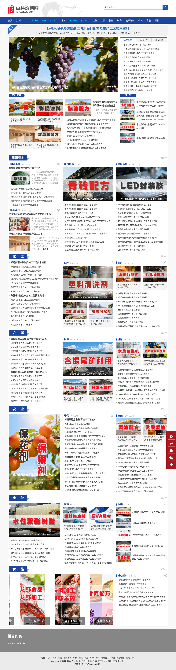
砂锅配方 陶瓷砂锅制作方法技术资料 (133, 374)
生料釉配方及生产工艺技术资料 (24, 205)
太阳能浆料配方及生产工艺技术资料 (139, 53)
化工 (63, 20)
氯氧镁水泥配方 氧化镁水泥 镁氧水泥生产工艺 (84, 242)
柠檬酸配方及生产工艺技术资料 (24, 283)
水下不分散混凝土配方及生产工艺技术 (140, 78)
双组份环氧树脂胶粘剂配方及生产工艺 (134, 209)
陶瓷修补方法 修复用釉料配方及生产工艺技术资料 (32, 197)
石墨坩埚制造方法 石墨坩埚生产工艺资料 (135, 370)
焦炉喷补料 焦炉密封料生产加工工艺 (26, 368)
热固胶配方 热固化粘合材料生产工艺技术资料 (137, 221)
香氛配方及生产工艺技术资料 (130, 322)
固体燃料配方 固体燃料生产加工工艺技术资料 (137, 479)
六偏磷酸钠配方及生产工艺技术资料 (26, 291)
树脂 (111, 20)
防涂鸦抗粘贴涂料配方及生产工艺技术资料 (30, 214)
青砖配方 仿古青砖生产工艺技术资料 (88, 199)
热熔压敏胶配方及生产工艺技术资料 (133, 217)
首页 (10, 20)
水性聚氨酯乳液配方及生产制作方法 (147, 546)
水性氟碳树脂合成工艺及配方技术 (146, 534)
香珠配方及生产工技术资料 (22, 316)
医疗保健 (120, 658)
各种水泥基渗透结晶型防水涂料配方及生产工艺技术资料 (88, 28)
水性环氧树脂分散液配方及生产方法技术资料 (83, 444)
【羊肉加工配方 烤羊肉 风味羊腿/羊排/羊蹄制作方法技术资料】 (114, 33)
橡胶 (113, 658)
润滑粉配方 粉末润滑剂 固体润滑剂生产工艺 (137, 454)
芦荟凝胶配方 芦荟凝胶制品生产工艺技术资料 (137, 225)
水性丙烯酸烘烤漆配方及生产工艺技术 (140, 74)
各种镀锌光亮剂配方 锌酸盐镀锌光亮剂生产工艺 (87, 124)
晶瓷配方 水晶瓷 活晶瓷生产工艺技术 (27, 189)
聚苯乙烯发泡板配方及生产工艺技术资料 (81, 250)
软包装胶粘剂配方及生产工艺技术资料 (134, 213)
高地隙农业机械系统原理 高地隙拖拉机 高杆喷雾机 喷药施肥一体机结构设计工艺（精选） (151, 116)
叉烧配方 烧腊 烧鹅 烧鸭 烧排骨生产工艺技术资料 (96, 621)
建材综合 (53, 20)
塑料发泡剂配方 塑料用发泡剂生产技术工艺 (29, 544)
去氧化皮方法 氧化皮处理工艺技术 (25, 347)
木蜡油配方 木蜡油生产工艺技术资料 (127, 285)
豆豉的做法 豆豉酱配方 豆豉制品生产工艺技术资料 (140, 605)
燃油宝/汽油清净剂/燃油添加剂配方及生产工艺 (138, 458)
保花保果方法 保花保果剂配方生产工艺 (21, 120)
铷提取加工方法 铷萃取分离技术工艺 (29, 339)
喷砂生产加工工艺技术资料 (76, 238)
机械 (140, 20)
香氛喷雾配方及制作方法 (21, 324)
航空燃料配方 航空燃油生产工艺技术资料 (135, 471)
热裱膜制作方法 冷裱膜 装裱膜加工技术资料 (83, 543)
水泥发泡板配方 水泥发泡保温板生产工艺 (82, 217)
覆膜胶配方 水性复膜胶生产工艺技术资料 (84, 144)
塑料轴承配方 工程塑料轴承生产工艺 (139, 61)
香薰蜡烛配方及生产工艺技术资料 (25, 320)
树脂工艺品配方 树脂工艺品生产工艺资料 (82, 428)
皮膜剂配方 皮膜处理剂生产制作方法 (26, 351)
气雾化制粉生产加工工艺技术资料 (27, 295)
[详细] (45, 249)
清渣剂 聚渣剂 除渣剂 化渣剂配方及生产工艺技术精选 (87, 221)
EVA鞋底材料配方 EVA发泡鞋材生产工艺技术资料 (101, 527)
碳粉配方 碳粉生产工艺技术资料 (137, 45)
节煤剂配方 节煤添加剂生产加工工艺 (133, 467)
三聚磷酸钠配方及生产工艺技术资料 (26, 271)
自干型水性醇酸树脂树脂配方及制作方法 (81, 452)
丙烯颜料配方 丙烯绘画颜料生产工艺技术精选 (86, 148)
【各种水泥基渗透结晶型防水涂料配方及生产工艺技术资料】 (61, 33)
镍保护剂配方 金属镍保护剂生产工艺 (26, 359)
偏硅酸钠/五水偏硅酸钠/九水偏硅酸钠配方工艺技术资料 (34, 279)
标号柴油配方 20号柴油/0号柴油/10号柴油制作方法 (105, 105)
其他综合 (130, 658)
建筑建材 (11, 643)
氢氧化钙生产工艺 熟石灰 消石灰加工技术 (82, 229)
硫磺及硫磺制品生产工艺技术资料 (25, 304)
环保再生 (105, 658)
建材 (18, 20)
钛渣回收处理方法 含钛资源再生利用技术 (141, 49)
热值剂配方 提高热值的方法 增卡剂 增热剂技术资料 (140, 487)
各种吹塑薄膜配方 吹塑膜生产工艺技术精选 (29, 561)
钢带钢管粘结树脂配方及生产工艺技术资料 (82, 440)
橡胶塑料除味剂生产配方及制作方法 (26, 540)
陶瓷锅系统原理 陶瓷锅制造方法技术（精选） (137, 394)
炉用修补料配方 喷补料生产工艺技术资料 (28, 364)
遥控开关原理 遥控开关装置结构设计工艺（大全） (139, 403)
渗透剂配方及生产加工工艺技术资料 (28, 262)
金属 (103, 20)
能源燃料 (130, 20)
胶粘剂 (35, 20)
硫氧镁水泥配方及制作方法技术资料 (79, 246)
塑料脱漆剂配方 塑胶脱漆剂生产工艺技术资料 (30, 553)
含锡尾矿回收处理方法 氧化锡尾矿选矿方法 (88, 374)
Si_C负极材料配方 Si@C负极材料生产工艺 (29, 312)
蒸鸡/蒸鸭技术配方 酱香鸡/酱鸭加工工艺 (136, 592)
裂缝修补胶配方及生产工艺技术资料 (133, 229)
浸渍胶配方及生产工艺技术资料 (131, 246)
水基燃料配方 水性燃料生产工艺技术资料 (135, 446)
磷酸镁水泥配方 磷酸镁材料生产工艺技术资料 (30, 308)
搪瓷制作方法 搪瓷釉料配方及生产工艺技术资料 (31, 201)
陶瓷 (44, 20)
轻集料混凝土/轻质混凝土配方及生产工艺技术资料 (85, 233)
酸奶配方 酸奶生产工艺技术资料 (137, 57)
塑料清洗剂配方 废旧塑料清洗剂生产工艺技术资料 (32, 548)
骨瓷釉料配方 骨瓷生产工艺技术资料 (26, 193)
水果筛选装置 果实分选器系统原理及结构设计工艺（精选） (128, 362)
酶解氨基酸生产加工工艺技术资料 (25, 287)
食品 (148, 20)
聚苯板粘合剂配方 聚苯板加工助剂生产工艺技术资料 (140, 242)
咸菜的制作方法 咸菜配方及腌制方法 (134, 580)
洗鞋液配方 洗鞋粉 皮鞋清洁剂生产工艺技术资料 (139, 326)
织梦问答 (21, 643)
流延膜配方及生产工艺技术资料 (77, 547)
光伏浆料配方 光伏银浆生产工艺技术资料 (135, 475)
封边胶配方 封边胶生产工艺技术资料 (47, 146)
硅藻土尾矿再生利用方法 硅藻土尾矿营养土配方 (101, 398)
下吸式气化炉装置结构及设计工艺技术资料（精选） (140, 398)
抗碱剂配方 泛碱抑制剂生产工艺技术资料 (84, 132)
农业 (95, 20)
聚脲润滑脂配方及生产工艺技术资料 (133, 462)
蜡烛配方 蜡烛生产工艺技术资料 (81, 136)
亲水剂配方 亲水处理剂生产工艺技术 (26, 275)
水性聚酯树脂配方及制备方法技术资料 (80, 448)
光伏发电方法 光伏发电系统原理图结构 (134, 386)
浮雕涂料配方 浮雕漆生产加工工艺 (21, 146)
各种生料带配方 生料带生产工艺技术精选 (28, 557)
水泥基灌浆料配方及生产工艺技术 (138, 90)
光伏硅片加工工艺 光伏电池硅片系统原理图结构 (138, 382)
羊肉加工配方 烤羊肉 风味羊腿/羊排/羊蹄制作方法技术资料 (25, 621)
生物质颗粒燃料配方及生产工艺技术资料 (135, 450)
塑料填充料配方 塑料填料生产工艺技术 (140, 65)
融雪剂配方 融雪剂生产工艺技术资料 (100, 322)
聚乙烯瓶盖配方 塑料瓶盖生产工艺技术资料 (83, 559)
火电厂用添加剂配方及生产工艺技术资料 (135, 491)
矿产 (119, 20)
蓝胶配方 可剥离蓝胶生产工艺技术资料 (134, 233)
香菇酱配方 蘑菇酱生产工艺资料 (132, 584)
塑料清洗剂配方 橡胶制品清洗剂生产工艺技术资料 (88, 297)
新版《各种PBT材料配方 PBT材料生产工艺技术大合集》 (88, 563)
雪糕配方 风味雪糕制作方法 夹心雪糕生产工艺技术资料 (61, 621)
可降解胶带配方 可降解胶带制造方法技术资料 (137, 238)
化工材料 (85, 20)
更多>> (164, 157)
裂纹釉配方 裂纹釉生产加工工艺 (24, 168)
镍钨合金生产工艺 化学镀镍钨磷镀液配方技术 (30, 355)
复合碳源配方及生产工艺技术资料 (132, 483)
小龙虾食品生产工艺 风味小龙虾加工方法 (136, 588)
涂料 (26, 20)
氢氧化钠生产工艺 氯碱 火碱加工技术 (80, 225)
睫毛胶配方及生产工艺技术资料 (131, 250)
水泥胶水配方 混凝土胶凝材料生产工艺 (140, 86)
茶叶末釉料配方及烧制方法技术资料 (82, 140)
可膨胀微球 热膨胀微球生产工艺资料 (80, 551)
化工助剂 (73, 20)
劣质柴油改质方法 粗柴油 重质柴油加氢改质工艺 (154, 438)
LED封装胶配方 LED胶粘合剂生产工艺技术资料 (141, 199)
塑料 (157, 20)
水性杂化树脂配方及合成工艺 (150, 138)
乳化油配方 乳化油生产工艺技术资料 (154, 285)
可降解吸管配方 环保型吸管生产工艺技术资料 (84, 555)
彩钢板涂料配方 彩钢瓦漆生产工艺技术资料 (49, 120)
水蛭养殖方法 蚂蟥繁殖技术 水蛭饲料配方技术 (143, 70)
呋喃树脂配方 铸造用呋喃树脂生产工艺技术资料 (84, 436)
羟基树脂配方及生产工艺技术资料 (78, 432)
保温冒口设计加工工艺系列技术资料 (133, 378)
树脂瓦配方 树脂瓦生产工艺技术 (80, 419)
